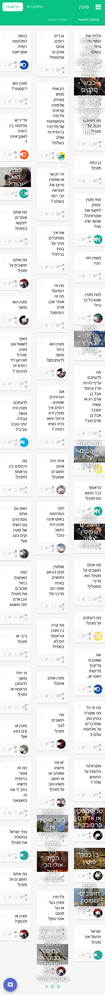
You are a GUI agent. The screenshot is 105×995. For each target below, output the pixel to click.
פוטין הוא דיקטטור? (19, 86)
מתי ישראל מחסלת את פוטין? (18, 837)
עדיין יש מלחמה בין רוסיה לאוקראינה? (18, 131)
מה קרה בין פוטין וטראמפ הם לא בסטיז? (57, 636)
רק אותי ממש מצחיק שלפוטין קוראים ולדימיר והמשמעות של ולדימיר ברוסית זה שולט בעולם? (55, 116)
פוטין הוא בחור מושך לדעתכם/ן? (55, 352)
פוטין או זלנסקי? (20, 919)
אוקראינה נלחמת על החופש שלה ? (92, 774)
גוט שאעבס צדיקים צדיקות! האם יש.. (94, 665)
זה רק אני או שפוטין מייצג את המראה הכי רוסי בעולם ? (56, 187)
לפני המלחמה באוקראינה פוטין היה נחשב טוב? (55, 521)
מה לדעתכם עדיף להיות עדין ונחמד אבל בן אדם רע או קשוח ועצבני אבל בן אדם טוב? (92, 396)
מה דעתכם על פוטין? (92, 620)
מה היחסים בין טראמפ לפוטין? (18, 469)
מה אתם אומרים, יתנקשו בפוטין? (20, 220)
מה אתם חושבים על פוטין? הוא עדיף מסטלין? (92, 576)
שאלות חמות (57, 20)
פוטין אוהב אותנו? (55, 681)
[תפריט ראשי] (98, 7)
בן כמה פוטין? (95, 165)
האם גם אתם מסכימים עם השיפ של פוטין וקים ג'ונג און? (19, 524)
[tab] (89, 19)
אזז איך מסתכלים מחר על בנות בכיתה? (56, 243)
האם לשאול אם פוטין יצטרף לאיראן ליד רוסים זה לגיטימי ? (18, 355)
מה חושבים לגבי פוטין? (58, 723)
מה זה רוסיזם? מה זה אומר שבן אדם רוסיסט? (56, 299)
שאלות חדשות (88, 20)
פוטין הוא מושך (19, 304)
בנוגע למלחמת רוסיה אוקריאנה (19, 44)
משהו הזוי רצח (93, 260)
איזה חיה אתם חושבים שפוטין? (57, 469)
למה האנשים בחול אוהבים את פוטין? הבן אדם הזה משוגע (18, 588)
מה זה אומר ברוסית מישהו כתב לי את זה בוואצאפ (18, 784)
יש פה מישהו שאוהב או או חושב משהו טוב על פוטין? (56, 776)
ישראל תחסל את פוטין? (93, 936)
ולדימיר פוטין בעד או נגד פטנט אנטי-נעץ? (56, 908)
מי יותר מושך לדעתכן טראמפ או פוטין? (18, 684)
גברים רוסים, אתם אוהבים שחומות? (56, 46)
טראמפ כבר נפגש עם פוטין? (93, 493)
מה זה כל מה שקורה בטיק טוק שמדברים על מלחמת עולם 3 (92, 721)
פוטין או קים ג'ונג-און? (19, 731)
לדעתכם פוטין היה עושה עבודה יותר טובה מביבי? (19, 416)
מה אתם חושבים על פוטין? (18, 265)
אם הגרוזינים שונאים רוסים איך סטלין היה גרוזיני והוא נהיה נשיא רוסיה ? (55, 411)
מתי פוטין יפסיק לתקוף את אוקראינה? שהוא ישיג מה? (92, 213)
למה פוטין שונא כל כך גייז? (92, 300)
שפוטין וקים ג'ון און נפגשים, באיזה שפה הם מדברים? (55, 580)
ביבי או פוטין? (21, 638)
